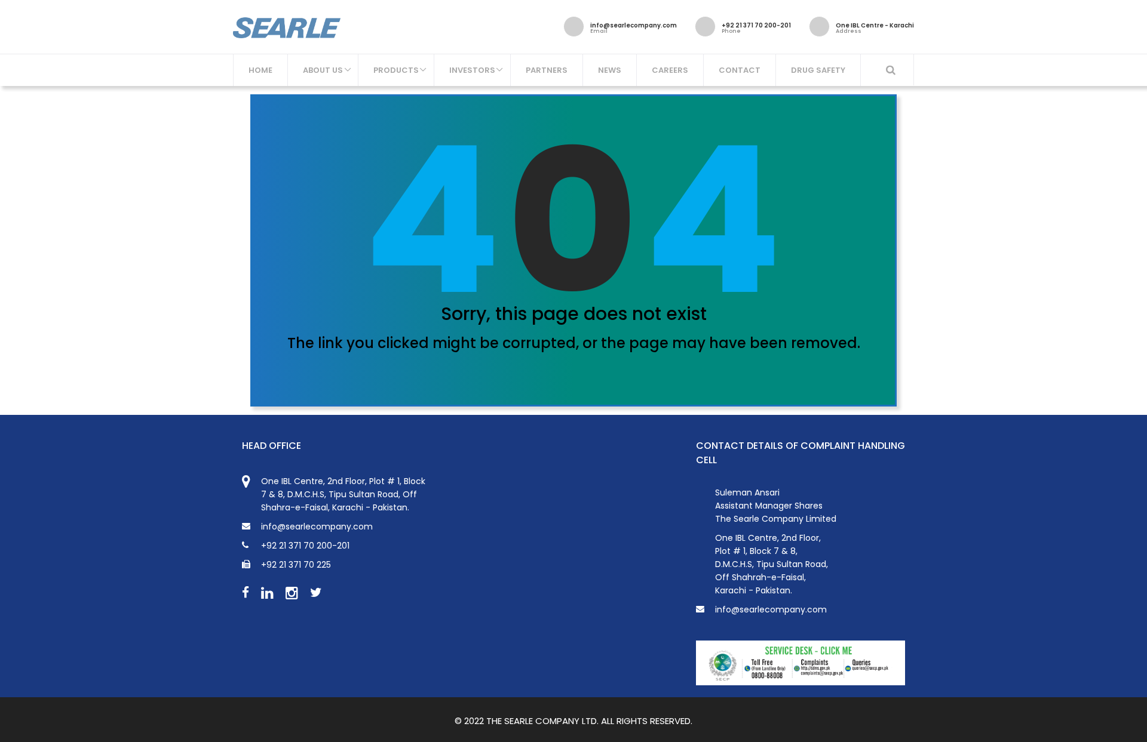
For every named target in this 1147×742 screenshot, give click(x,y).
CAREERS (670, 70)
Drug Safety (818, 70)
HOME (260, 70)
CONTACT (739, 70)
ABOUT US (323, 70)
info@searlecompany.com (771, 609)
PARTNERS (547, 70)
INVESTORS (472, 70)
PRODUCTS (396, 70)
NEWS (609, 70)
